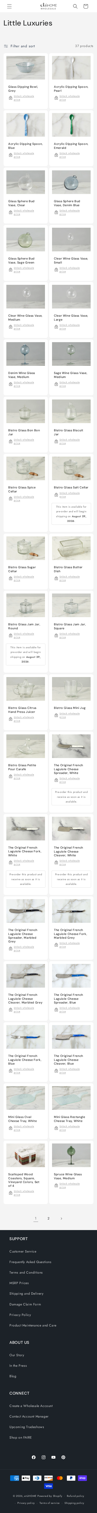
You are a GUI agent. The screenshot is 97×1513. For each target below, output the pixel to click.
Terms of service (50, 1503)
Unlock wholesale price (24, 97)
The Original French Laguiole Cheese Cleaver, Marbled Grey (25, 998)
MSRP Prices (19, 1283)
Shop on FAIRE (20, 1437)
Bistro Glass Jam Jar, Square (70, 626)
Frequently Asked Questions (30, 1262)
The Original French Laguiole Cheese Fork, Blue (24, 1060)
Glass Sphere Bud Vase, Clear (21, 203)
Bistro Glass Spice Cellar (22, 489)
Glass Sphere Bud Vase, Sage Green (21, 260)
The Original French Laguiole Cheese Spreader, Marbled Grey (22, 936)
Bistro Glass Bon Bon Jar (24, 432)
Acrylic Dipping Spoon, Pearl (71, 88)
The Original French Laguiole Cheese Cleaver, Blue (68, 1060)
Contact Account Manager (29, 1416)
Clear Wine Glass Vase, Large (71, 318)
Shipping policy (74, 1503)
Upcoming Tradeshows (26, 1427)
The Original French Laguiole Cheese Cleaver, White (68, 851)
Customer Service (22, 1251)
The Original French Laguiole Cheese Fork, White (24, 851)
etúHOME (30, 1496)
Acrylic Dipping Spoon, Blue (25, 146)
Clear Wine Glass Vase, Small (71, 260)
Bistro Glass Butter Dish (68, 569)
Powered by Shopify (49, 1496)
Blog (12, 1376)
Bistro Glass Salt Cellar (71, 488)
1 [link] (36, 1218)
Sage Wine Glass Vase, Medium (70, 375)
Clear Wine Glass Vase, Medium (25, 318)
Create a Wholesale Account (31, 1405)
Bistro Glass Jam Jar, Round (24, 626)
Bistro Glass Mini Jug (69, 708)
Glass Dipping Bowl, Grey (23, 88)
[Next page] (61, 1218)
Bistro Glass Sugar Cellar (22, 569)
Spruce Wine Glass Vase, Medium (68, 1176)
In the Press (18, 1365)
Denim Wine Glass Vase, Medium (21, 375)
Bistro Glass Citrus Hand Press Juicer (22, 710)
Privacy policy (26, 1503)
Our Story (16, 1355)
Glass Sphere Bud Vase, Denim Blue (67, 203)
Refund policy (75, 1496)
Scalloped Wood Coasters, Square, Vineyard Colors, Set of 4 (24, 1180)
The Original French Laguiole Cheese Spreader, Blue (68, 998)
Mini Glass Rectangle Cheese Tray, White (69, 1119)
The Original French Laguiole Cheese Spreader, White (68, 769)
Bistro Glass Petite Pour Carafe (22, 767)
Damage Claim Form (25, 1304)
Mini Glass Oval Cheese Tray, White (22, 1119)
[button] (9, 6)
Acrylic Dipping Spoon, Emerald (71, 146)
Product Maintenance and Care (33, 1325)
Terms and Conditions (26, 1272)
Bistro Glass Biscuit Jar (68, 432)
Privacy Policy (20, 1314)
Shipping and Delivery (26, 1293)
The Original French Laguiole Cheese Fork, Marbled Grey (70, 934)
